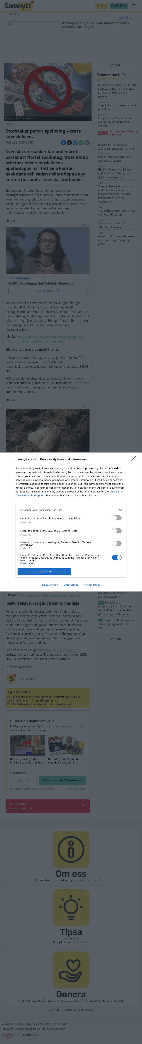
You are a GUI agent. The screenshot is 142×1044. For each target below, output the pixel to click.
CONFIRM (44, 571)
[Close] (134, 459)
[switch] (117, 517)
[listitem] (71, 510)
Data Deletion (50, 584)
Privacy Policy (92, 584)
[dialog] (71, 522)
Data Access (71, 584)
